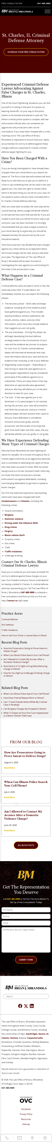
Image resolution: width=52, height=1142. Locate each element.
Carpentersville (35, 1038)
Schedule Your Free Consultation (26, 52)
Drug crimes (11, 527)
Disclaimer (26, 1109)
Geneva (14, 1038)
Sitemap (26, 1124)
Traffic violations (13, 551)
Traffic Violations (10, 630)
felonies (25, 501)
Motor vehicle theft (15, 535)
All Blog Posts (26, 845)
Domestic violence (14, 519)
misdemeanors (9, 501)
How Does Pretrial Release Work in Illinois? (24, 697)
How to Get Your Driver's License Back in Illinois (24, 635)
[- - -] (47, 11)
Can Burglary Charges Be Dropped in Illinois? (25, 708)
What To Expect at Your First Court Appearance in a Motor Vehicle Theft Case (26, 714)
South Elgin (31, 1033)
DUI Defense (8, 624)
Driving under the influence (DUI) (21, 523)
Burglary (9, 514)
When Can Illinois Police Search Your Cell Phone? (26, 655)
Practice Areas (12, 613)
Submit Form (26, 959)
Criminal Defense (10, 619)
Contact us (12, 600)
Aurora (41, 1033)
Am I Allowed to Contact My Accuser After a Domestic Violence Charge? (24, 660)
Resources (26, 1119)
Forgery (8, 531)
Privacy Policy (26, 1114)
